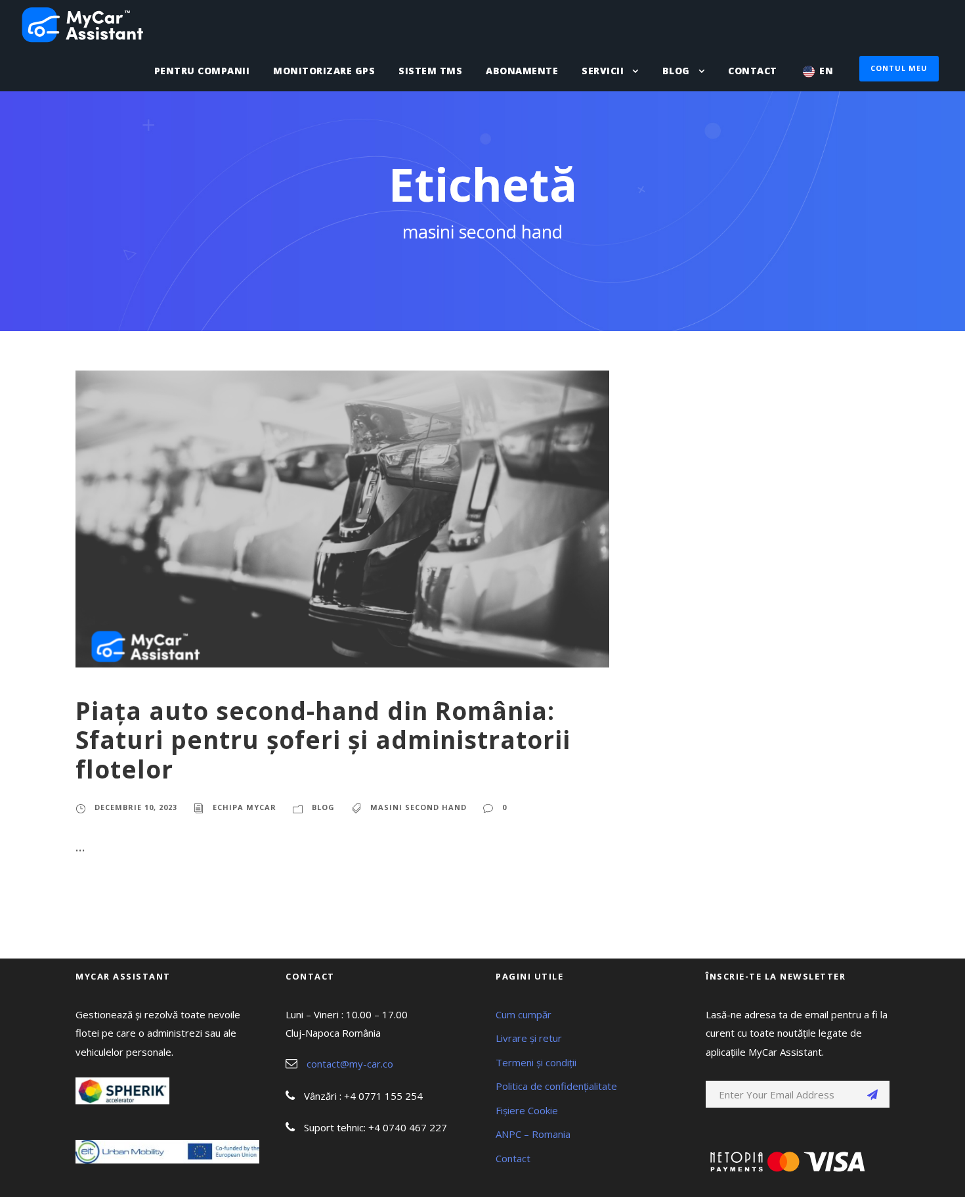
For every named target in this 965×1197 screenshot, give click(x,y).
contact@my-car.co (350, 1063)
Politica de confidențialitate (556, 1086)
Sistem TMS (430, 70)
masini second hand (418, 807)
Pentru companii (202, 70)
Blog (676, 70)
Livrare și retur (529, 1038)
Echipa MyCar (244, 807)
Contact (752, 70)
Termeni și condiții (536, 1062)
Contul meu (899, 68)
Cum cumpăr (523, 1014)
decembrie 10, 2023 (136, 807)
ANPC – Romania (533, 1134)
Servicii (603, 70)
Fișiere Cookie (527, 1110)
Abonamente (522, 70)
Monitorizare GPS (324, 70)
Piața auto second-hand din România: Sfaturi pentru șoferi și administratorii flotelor (322, 740)
